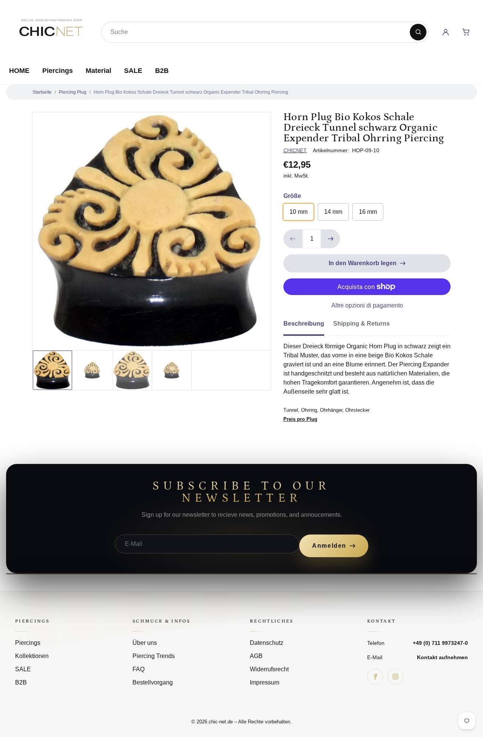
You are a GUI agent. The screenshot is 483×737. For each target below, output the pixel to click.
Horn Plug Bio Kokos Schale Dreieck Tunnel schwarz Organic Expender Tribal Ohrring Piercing (191, 92)
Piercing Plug (72, 92)
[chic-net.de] (50, 30)
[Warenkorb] (466, 32)
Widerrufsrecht (269, 669)
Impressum (264, 682)
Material (98, 70)
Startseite (42, 92)
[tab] (308, 326)
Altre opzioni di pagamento (367, 305)
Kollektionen (32, 656)
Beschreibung (303, 323)
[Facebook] (375, 676)
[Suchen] (418, 32)
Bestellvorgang (152, 682)
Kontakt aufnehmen (442, 657)
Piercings (57, 70)
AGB (256, 656)
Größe (292, 196)
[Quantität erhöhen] (330, 238)
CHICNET (295, 150)
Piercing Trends (153, 656)
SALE (133, 70)
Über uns (144, 643)
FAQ (138, 669)
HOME (19, 70)
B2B (162, 70)
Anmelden (329, 545)
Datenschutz (266, 643)
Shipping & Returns (361, 323)
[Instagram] (395, 676)
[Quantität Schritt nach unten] (292, 238)
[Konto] (446, 32)
